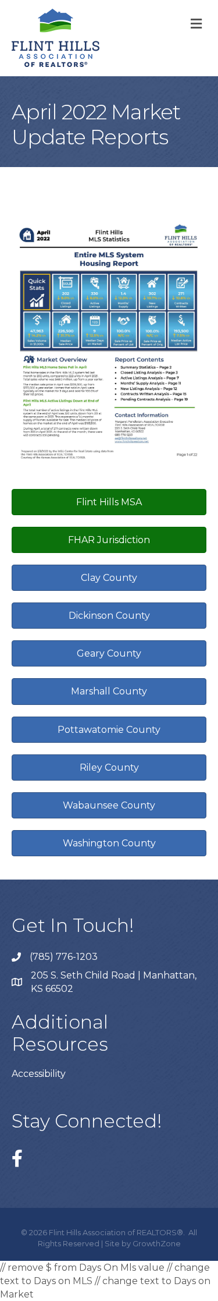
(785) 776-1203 (64, 956)
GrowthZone (157, 1243)
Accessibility (39, 1073)
